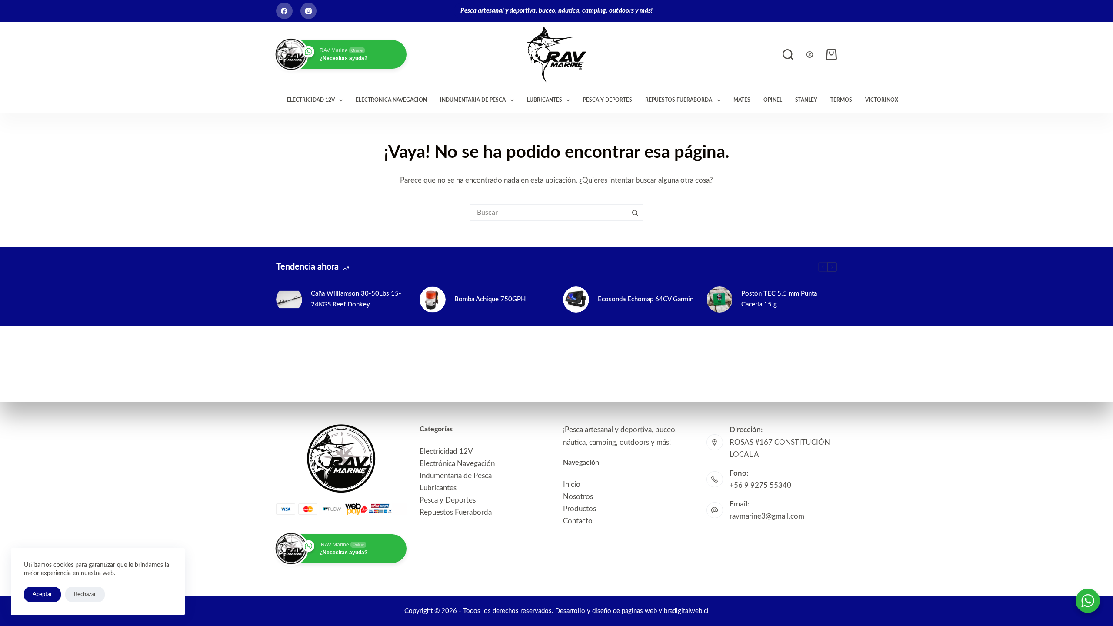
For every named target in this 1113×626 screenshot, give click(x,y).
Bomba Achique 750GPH (490, 299)
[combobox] (548, 212)
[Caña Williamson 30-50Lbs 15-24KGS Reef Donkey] (289, 299)
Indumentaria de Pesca (473, 100)
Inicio (571, 484)
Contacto (578, 521)
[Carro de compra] (831, 54)
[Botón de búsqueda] (635, 212)
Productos (579, 509)
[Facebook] (284, 11)
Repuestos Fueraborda (678, 100)
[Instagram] (308, 11)
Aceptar (42, 594)
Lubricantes (544, 100)
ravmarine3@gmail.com (767, 516)
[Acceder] (809, 54)
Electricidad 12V (311, 100)
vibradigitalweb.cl (684, 611)
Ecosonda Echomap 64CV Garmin (645, 299)
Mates (741, 100)
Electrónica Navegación (391, 100)
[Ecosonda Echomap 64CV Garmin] (576, 299)
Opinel (772, 100)
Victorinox (881, 100)
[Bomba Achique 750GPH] (433, 299)
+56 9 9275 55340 (760, 485)
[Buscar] (788, 54)
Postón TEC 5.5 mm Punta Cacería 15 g (779, 299)
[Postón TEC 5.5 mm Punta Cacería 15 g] (719, 299)
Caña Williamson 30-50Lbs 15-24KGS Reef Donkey (356, 299)
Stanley (806, 100)
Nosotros (578, 496)
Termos (841, 100)
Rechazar (85, 594)
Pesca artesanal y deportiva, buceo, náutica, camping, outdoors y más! (556, 10)
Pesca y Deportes (607, 100)
